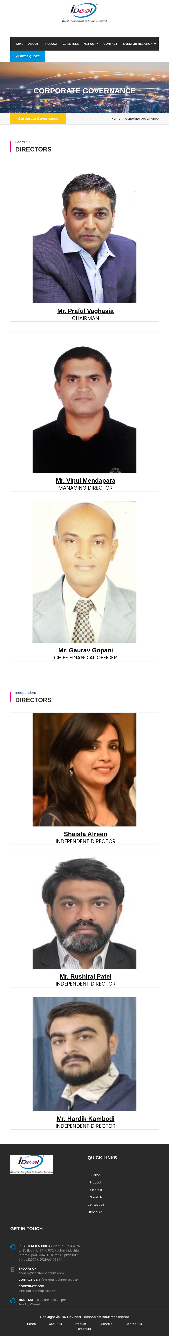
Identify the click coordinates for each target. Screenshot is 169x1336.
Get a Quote (30, 56)
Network (91, 43)
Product (50, 43)
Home (19, 43)
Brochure (95, 1212)
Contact (110, 43)
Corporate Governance (38, 119)
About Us (95, 1197)
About (33, 43)
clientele (71, 43)
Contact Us (96, 1205)
